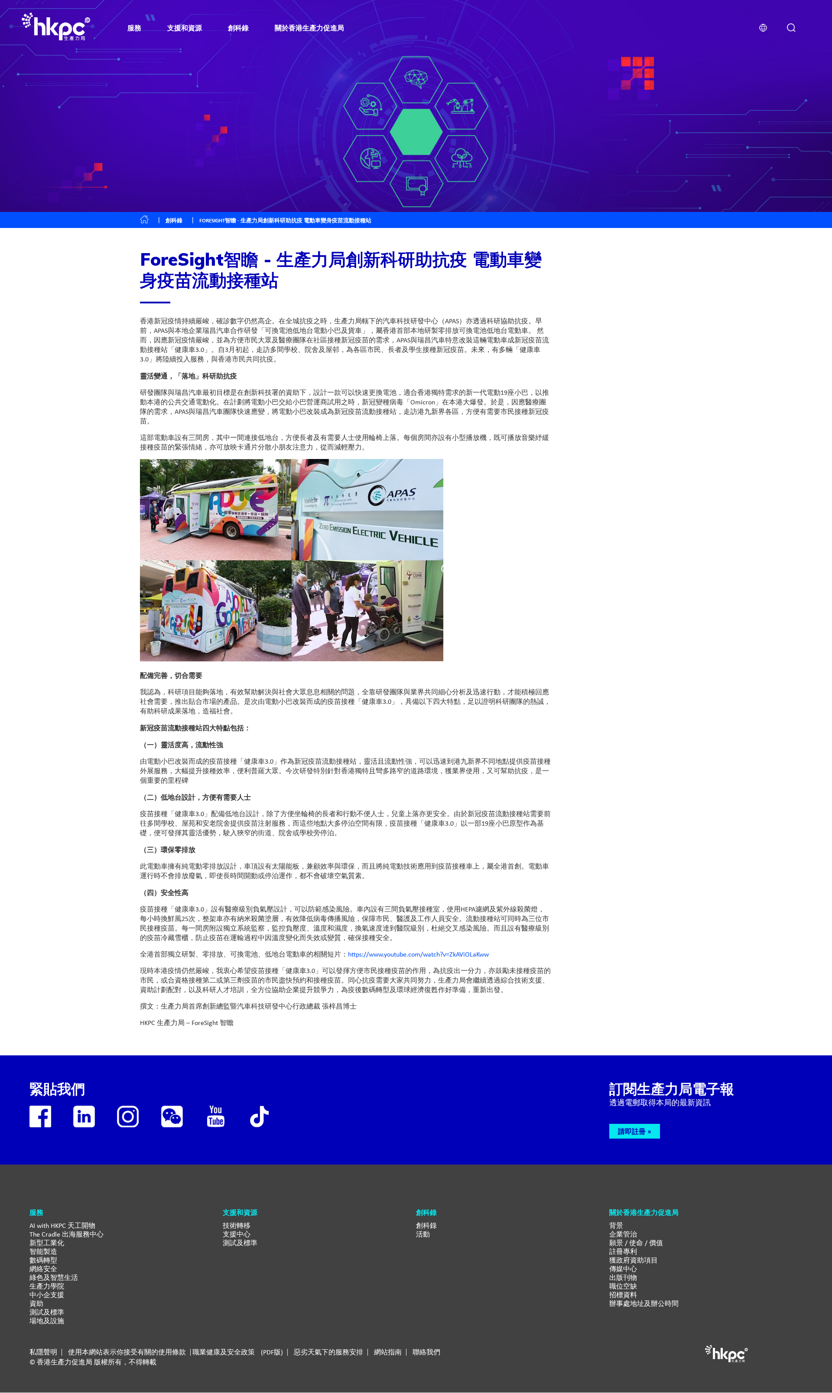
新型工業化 (46, 1242)
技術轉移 (236, 1225)
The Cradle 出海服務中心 (66, 1234)
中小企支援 (46, 1294)
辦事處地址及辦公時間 (644, 1303)
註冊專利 (623, 1251)
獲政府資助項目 (633, 1260)
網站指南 (388, 1352)
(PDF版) (272, 1352)
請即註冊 (632, 1131)
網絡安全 (43, 1268)
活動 (423, 1234)
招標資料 (623, 1294)
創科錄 (174, 220)
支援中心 (236, 1234)
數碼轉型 (43, 1260)
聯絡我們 (426, 1352)
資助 (36, 1303)
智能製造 (43, 1251)
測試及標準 (46, 1312)
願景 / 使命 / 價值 (636, 1242)
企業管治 (623, 1234)
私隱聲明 (43, 1352)
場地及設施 (46, 1320)
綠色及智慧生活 (53, 1277)
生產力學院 (46, 1286)
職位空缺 (623, 1286)
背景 (616, 1225)
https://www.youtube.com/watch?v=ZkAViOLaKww (418, 954)
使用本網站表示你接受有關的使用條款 (127, 1352)
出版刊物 (623, 1277)
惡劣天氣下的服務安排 (328, 1352)
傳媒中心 (623, 1268)
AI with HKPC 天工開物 (62, 1225)
